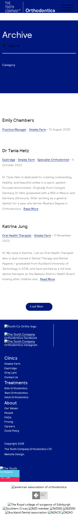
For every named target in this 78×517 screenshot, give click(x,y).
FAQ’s (7, 417)
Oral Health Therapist (16, 235)
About (10, 402)
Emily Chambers (18, 120)
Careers (9, 426)
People (8, 412)
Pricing (8, 421)
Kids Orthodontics (15, 388)
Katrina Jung (14, 226)
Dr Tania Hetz (15, 150)
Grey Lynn (10, 372)
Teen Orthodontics (16, 392)
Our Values (11, 408)
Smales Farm (37, 129)
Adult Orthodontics (16, 397)
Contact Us (11, 377)
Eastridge (8, 159)
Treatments (16, 382)
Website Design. (14, 454)
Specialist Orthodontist (53, 159)
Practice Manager (14, 129)
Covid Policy (11, 430)
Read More (31, 208)
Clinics (10, 358)
